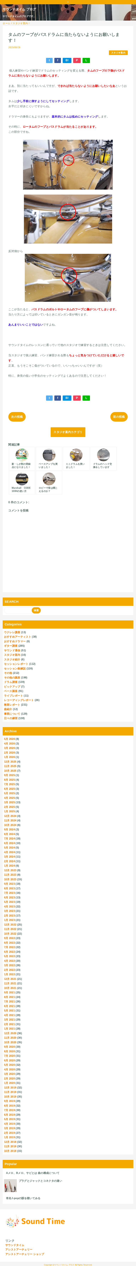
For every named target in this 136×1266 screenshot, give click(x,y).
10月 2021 (10, 987)
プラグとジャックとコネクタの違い (40, 1180)
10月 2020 (10, 1042)
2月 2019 (9, 1132)
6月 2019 (9, 1114)
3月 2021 (9, 1019)
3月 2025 (9, 802)
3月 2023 (9, 910)
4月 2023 (9, 906)
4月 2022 (9, 960)
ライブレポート (13, 695)
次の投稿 (17, 416)
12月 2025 (10, 761)
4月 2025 (9, 797)
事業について (12, 713)
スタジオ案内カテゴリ (67, 431)
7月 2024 (9, 838)
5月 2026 (9, 738)
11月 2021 (10, 983)
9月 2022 (9, 938)
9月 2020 (9, 1046)
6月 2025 (9, 788)
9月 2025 (9, 775)
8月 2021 (9, 996)
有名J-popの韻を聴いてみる (23, 1198)
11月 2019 (10, 1091)
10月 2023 (10, 879)
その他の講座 (12, 677)
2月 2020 (9, 1078)
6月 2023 (9, 897)
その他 (8, 672)
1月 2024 (9, 865)
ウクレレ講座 (12, 632)
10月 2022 (10, 933)
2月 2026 (9, 752)
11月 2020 (10, 1037)
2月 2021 (9, 1024)
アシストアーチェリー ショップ (24, 1254)
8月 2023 (9, 888)
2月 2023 (9, 915)
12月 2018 (10, 1141)
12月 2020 (10, 1033)
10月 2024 (10, 824)
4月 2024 (9, 852)
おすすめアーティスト (17, 636)
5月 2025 (9, 793)
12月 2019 (10, 1087)
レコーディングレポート (19, 700)
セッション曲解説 (15, 668)
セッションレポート (16, 663)
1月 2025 (9, 811)
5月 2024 (9, 847)
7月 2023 (9, 892)
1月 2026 (9, 756)
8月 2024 (9, 834)
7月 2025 (9, 784)
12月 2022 (10, 924)
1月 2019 (9, 1137)
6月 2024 (9, 843)
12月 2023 (10, 870)
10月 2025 (10, 770)
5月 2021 (9, 1010)
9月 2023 (9, 883)
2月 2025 (9, 806)
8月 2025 (9, 779)
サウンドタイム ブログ (19, 9)
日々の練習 (11, 718)
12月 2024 (10, 815)
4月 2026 (9, 743)
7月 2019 (9, 1110)
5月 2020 (9, 1064)
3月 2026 (9, 747)
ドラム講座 (11, 681)
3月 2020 (9, 1073)
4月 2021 (9, 1015)
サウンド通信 (12, 650)
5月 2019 (9, 1119)
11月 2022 (10, 929)
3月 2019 (9, 1128)
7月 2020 (9, 1055)
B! (67, 60)
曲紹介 (8, 709)
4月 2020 (9, 1069)
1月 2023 (9, 919)
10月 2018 (10, 1150)
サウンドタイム (14, 1244)
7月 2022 (9, 947)
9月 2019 (9, 1101)
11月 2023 (10, 874)
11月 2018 (10, 1146)
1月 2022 (9, 974)
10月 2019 (10, 1096)
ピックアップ (12, 686)
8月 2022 (9, 942)
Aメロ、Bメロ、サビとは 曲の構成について (33, 1172)
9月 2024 (9, 829)
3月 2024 (9, 856)
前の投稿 (119, 416)
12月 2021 (10, 978)
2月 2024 (9, 861)
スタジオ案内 (118, 52)
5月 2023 (9, 901)
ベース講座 (11, 690)
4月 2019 (9, 1123)
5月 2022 (9, 956)
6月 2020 (9, 1060)
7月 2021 (9, 1001)
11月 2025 (10, 766)
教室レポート (12, 704)
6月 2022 (9, 951)
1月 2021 (9, 1028)
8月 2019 (9, 1105)
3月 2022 (9, 965)
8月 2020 (9, 1051)
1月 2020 (9, 1082)
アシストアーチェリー (18, 1249)
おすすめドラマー (15, 641)
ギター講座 (11, 645)
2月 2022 (9, 969)
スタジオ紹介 (12, 659)
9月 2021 (9, 992)
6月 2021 (9, 1006)
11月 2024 (10, 820)
